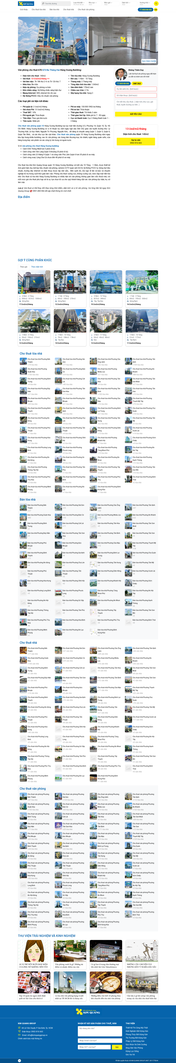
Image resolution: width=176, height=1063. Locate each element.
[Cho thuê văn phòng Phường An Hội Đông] (23, 894)
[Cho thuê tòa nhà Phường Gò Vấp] (58, 459)
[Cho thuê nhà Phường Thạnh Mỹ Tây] (128, 689)
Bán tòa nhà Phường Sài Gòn (73, 505)
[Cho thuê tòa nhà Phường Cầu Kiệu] (93, 400)
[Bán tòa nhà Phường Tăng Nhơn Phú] (93, 592)
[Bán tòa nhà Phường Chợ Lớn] (58, 564)
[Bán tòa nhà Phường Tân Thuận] (58, 573)
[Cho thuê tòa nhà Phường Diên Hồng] (93, 430)
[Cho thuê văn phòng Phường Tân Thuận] (58, 865)
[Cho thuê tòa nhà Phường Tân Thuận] (58, 430)
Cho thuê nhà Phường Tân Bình (109, 678)
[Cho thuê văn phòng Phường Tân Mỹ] (128, 855)
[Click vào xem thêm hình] (52, 41)
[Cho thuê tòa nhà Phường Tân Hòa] (93, 381)
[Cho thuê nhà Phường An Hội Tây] (128, 738)
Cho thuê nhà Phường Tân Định (144, 648)
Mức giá (107, 3)
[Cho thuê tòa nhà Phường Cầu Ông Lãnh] (93, 361)
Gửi (117, 1047)
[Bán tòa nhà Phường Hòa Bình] (58, 622)
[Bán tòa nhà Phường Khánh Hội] (93, 583)
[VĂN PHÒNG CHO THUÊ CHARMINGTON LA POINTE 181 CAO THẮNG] (106, 321)
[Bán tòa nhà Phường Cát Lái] (58, 525)
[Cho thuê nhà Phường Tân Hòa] (93, 670)
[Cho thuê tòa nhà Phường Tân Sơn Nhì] (128, 469)
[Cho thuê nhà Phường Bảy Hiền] (23, 680)
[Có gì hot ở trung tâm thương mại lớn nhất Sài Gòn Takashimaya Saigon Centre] (106, 951)
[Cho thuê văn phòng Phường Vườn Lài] (128, 865)
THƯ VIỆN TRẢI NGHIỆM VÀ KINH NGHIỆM (46, 936)
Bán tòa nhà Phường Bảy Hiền (39, 533)
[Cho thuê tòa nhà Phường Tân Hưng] (93, 420)
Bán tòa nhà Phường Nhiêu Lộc (109, 515)
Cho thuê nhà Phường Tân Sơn (144, 678)
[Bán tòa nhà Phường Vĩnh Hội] (58, 583)
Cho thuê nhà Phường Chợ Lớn (74, 707)
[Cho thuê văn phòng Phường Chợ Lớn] (58, 855)
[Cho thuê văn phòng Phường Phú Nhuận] (23, 835)
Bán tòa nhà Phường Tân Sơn (144, 533)
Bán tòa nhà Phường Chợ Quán (144, 553)
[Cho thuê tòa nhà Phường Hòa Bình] (58, 479)
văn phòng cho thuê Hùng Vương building (40, 146)
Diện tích (125, 3)
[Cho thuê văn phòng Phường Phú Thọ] (93, 914)
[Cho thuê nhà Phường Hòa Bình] (58, 768)
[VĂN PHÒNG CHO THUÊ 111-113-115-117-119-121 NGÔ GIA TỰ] (106, 282)
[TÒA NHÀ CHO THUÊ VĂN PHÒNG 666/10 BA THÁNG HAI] (34, 321)
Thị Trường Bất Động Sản (136, 1038)
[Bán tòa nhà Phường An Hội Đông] (23, 602)
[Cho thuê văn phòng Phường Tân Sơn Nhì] (128, 904)
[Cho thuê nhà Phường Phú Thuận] (23, 719)
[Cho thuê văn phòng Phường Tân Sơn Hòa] (58, 826)
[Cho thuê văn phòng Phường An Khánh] (128, 806)
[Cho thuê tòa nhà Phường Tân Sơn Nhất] (128, 381)
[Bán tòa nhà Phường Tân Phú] (58, 612)
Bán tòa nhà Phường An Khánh (144, 515)
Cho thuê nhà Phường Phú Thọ (109, 766)
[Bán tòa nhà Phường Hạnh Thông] (128, 602)
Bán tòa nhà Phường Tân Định (144, 505)
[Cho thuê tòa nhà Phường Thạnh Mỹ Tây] (128, 400)
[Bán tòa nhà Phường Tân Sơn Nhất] (128, 525)
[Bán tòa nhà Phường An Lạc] (58, 632)
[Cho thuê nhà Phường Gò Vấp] (58, 748)
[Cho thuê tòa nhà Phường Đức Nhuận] (58, 400)
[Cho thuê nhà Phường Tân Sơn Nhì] (128, 758)
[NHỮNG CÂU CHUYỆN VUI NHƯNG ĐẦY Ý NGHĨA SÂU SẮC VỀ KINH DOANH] (142, 951)
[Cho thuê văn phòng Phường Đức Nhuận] (58, 835)
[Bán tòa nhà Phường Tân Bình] (93, 535)
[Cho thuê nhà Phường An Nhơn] (93, 748)
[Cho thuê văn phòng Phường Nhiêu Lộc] (93, 806)
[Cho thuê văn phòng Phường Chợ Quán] (128, 845)
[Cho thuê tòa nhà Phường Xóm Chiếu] (128, 439)
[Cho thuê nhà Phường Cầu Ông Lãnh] (93, 650)
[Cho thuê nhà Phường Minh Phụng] (23, 778)
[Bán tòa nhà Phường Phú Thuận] (23, 573)
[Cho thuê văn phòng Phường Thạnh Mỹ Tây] (128, 835)
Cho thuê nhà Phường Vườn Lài (144, 717)
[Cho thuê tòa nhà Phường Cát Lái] (58, 381)
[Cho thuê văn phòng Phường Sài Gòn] (58, 796)
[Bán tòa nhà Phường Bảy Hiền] (23, 535)
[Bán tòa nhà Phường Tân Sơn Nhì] (128, 612)
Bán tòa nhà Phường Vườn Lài (144, 571)
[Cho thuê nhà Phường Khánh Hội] (93, 729)
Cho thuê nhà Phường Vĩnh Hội (74, 727)
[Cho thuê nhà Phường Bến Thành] (23, 650)
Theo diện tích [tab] (37, 267)
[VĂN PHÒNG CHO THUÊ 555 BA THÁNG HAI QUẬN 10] (70, 321)
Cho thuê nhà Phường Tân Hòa (109, 668)
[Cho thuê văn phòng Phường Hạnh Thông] (128, 894)
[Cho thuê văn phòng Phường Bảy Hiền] (23, 826)
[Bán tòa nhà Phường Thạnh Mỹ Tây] (128, 545)
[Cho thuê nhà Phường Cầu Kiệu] (93, 689)
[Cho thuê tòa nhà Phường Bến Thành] (23, 361)
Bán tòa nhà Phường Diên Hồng (109, 571)
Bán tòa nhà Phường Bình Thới (144, 620)
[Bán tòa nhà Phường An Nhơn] (93, 602)
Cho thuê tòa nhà (38, 9)
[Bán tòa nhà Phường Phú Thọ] (93, 622)
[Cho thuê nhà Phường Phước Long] (58, 738)
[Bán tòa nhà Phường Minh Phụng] (23, 632)
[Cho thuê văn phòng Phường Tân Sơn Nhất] (128, 816)
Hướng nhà (144, 3)
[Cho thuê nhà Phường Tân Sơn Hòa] (58, 680)
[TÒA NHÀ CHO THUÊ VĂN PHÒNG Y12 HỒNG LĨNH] (142, 282)
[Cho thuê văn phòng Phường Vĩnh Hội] (58, 875)
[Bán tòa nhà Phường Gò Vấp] (58, 602)
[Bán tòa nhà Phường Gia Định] (58, 555)
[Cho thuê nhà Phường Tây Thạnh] (93, 758)
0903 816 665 (37, 1031)
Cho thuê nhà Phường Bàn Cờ (74, 658)
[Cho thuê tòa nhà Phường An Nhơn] (93, 459)
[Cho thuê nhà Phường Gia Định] (58, 699)
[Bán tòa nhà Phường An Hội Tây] (128, 592)
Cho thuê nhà (68, 9)
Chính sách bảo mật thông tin (30, 1038)
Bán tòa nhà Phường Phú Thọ (109, 620)
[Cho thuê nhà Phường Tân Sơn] (128, 680)
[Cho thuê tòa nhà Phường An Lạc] (58, 489)
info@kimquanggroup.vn (37, 1035)
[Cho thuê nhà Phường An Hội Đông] (23, 748)
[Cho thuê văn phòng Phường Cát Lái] (58, 816)
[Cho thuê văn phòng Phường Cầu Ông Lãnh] (93, 796)
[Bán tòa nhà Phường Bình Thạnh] (23, 555)
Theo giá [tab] (23, 267)
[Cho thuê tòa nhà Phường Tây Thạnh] (93, 469)
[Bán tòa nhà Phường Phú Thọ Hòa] (23, 622)
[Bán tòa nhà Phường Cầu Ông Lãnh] (93, 507)
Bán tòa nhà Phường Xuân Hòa (39, 515)
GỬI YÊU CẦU (136, 114)
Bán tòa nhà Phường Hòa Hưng (39, 581)
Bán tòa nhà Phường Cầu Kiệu (109, 543)
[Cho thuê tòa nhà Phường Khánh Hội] (93, 439)
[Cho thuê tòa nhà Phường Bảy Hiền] (23, 390)
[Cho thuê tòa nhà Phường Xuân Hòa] (23, 371)
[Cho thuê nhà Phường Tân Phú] (58, 758)
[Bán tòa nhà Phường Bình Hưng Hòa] (93, 632)
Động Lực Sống (132, 1051)
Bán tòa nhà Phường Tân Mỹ (143, 563)
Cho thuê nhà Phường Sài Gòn (74, 648)
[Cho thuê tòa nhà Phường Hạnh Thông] (128, 459)
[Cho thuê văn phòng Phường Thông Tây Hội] (23, 904)
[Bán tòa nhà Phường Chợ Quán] (128, 555)
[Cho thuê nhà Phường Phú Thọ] (93, 768)
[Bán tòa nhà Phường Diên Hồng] (93, 573)
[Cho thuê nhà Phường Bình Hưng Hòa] (93, 778)
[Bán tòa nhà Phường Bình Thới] (128, 622)
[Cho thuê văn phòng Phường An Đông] (23, 855)
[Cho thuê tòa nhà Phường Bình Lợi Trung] (93, 410)
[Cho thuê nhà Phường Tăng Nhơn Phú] (93, 738)
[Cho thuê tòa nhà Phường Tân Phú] (58, 469)
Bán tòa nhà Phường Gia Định (74, 553)
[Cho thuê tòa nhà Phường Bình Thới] (128, 479)
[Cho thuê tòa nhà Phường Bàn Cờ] (58, 371)
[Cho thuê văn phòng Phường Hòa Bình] (58, 914)
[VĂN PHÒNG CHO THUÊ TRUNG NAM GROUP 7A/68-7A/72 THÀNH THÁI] (142, 321)
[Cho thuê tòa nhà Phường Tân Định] (128, 361)
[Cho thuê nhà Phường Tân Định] (128, 650)
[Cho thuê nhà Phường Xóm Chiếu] (128, 729)
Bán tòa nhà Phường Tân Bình (109, 533)
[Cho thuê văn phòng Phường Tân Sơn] (128, 826)
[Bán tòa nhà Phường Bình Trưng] (23, 525)
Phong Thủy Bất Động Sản (137, 1034)
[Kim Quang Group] (26, 3)
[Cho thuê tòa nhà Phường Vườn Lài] (128, 430)
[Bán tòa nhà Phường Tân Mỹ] (128, 564)
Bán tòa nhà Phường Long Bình (39, 591)
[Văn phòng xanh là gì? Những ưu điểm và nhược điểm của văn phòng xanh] (70, 951)
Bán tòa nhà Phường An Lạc (73, 630)
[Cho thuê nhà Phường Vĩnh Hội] (58, 729)
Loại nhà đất (78, 3)
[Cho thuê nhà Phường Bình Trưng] (23, 670)
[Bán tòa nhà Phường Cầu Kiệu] (93, 545)
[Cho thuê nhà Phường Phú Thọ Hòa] (23, 768)
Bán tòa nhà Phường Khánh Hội (109, 581)
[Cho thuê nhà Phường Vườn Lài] (128, 719)
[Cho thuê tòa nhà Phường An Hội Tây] (128, 449)
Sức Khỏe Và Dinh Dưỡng (136, 1044)
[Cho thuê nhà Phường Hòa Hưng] (23, 729)
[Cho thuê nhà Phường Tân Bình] (93, 680)
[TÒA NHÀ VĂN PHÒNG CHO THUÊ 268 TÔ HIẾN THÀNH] (70, 282)
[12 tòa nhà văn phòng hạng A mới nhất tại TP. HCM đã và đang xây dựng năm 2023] (70, 982)
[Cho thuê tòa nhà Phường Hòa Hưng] (23, 439)
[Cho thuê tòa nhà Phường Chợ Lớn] (58, 420)
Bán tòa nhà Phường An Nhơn (109, 600)
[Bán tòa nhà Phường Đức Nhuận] (58, 545)
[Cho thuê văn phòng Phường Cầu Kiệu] (93, 835)
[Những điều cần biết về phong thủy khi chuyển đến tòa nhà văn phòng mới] (106, 982)
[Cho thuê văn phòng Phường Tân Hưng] (93, 855)
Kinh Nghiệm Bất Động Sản (137, 1031)
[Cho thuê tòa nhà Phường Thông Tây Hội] (23, 469)
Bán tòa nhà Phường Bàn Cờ (73, 515)
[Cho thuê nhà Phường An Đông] (23, 709)
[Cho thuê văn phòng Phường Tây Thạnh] (93, 904)
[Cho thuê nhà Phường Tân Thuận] (58, 719)
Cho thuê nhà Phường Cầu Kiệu (109, 687)
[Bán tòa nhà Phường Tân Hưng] (93, 564)
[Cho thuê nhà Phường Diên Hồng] (93, 719)
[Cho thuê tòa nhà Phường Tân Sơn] (128, 390)
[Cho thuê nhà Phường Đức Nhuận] (58, 689)
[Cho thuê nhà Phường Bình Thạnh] (23, 699)
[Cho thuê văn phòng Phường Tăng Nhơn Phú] (93, 884)
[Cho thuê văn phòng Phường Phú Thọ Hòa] (23, 914)
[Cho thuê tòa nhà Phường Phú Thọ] (93, 479)
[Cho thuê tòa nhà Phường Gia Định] (58, 410)
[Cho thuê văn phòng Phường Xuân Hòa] (23, 806)
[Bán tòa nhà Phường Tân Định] (128, 507)
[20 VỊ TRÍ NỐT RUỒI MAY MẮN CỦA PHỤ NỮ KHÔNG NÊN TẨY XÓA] (34, 951)
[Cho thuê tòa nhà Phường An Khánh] (128, 371)
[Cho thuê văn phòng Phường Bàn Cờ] (58, 806)
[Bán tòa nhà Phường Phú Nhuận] (23, 545)
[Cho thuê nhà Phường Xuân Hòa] (23, 660)
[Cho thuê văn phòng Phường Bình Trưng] (23, 816)
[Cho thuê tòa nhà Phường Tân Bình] (93, 390)
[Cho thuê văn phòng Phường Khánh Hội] (93, 875)
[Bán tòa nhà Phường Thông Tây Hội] (23, 612)
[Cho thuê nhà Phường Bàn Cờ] (58, 660)
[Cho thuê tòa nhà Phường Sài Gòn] (58, 361)
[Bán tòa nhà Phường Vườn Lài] (128, 573)
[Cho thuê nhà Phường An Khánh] (128, 660)
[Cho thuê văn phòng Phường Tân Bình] (93, 826)
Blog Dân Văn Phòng (134, 1048)
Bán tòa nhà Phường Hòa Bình (74, 620)
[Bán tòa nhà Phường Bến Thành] (23, 507)
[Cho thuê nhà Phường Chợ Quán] (128, 699)
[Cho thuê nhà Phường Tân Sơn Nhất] (128, 670)
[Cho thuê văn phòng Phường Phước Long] (58, 884)
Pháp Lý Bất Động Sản (135, 1041)
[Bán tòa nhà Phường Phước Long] (58, 592)
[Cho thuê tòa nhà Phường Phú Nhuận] (23, 400)
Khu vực (92, 3)
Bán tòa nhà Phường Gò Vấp (73, 600)
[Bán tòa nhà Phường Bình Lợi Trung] (93, 555)
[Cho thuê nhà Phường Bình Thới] (128, 768)
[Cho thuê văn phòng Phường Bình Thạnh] (23, 845)
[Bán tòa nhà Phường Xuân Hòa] (23, 517)
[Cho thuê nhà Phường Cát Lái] (58, 670)
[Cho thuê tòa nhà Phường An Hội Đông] (23, 459)
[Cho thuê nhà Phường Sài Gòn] (58, 650)
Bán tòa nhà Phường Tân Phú (74, 610)
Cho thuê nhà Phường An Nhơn (109, 746)
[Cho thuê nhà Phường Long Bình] (23, 738)
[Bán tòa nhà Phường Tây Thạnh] (93, 612)
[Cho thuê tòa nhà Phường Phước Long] (58, 449)
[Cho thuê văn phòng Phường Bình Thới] (128, 914)
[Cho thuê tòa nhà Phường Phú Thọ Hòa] (23, 479)
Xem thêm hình (148, 61)
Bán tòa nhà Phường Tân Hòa (109, 523)
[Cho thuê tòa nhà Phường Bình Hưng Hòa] (93, 489)
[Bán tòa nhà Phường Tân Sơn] (128, 535)
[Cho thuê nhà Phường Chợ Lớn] (58, 709)
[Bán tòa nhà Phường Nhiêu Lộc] (93, 517)
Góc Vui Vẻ (130, 1054)
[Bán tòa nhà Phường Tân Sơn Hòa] (58, 535)
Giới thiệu (24, 9)
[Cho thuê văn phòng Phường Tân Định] (128, 796)
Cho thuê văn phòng (86, 9)
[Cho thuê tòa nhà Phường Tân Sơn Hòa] (58, 390)
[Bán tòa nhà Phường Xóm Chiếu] (128, 583)
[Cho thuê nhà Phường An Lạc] (58, 778)
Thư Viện (130, 1023)
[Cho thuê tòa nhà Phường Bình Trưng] (23, 381)
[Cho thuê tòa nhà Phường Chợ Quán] (128, 410)
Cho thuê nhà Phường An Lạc (74, 776)
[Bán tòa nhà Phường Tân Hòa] (93, 525)
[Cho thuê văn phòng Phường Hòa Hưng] (23, 875)
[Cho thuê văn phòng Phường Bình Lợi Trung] (93, 845)
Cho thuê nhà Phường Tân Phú (74, 756)
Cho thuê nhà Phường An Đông (39, 707)
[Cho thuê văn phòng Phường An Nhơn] (93, 894)
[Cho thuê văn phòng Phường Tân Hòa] (93, 816)
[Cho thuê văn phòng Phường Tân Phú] (58, 904)
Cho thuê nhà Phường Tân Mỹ (144, 707)
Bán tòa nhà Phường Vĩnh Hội (74, 581)
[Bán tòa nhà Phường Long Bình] (23, 592)
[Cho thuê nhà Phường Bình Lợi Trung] (93, 699)
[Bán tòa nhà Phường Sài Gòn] (58, 507)
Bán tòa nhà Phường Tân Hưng (109, 563)
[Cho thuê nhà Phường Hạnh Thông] (128, 748)
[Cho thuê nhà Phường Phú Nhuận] (23, 689)
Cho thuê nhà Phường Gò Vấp (74, 746)
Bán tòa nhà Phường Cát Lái (73, 523)
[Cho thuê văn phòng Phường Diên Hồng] (93, 865)
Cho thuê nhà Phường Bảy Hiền (39, 678)
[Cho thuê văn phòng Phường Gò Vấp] (58, 894)
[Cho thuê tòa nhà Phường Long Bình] (23, 449)
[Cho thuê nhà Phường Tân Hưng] (93, 709)
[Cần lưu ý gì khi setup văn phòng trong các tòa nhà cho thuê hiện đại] (142, 982)
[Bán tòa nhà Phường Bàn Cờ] (58, 517)
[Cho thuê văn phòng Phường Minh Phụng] (23, 924)
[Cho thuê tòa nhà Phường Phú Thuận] (23, 430)
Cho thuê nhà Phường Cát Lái (74, 668)
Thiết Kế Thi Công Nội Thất (137, 1028)
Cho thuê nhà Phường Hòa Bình (74, 766)
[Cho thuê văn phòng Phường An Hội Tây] (128, 884)
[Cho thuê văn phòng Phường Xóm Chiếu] (128, 875)
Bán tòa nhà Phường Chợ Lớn (74, 563)
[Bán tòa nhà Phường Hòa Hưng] (23, 583)
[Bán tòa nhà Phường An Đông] (23, 564)
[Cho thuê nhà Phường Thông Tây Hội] (23, 758)
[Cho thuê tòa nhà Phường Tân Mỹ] (128, 420)
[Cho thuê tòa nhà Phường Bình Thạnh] (23, 410)
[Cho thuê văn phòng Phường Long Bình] (23, 884)
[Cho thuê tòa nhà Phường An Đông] (23, 420)
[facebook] (19, 1061)
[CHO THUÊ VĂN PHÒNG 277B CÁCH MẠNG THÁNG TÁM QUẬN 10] (34, 282)
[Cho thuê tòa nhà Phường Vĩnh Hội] (58, 439)
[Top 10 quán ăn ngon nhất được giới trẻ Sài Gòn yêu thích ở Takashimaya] (34, 982)
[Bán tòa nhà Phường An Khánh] (128, 517)
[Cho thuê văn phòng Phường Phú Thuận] (23, 865)
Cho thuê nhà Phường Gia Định (74, 697)
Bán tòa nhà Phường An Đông (39, 563)
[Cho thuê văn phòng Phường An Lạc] (58, 924)
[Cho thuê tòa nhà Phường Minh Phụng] (23, 489)
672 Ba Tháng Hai (51, 70)
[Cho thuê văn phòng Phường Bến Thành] (23, 796)
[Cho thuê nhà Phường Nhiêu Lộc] (93, 660)
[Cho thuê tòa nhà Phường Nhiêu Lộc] (93, 371)
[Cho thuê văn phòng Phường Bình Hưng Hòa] (93, 924)
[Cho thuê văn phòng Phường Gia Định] (58, 845)
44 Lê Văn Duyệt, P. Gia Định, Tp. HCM (37, 1028)
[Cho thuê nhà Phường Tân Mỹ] (128, 709)
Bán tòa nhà (54, 9)
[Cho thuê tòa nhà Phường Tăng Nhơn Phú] (93, 449)
